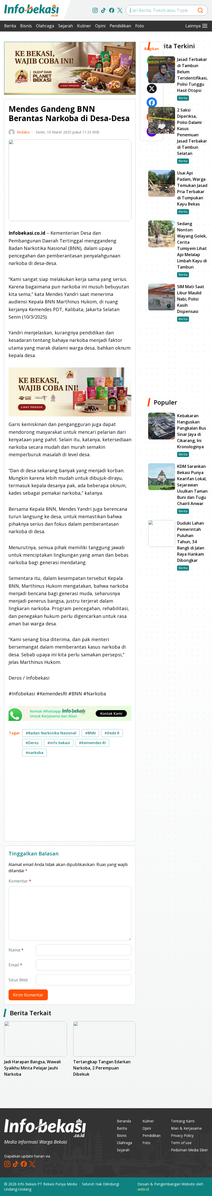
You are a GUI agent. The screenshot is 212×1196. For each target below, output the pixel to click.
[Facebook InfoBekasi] (111, 10)
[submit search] (200, 10)
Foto (139, 26)
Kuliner (84, 26)
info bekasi (58, 742)
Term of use (181, 1142)
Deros (32, 742)
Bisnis (26, 26)
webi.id (143, 1189)
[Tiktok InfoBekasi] (103, 10)
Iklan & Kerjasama (186, 1128)
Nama (16, 950)
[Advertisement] (70, 801)
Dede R (111, 732)
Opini (100, 26)
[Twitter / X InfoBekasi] (120, 10)
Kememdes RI (92, 742)
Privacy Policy (182, 1135)
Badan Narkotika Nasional (51, 732)
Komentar (20, 881)
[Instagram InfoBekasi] (95, 10)
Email (15, 965)
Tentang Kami (182, 1121)
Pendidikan (120, 26)
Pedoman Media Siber (189, 1149)
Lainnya (193, 26)
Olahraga (45, 26)
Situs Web (18, 980)
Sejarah (65, 26)
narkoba (34, 752)
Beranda (124, 1121)
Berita (10, 26)
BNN (90, 732)
